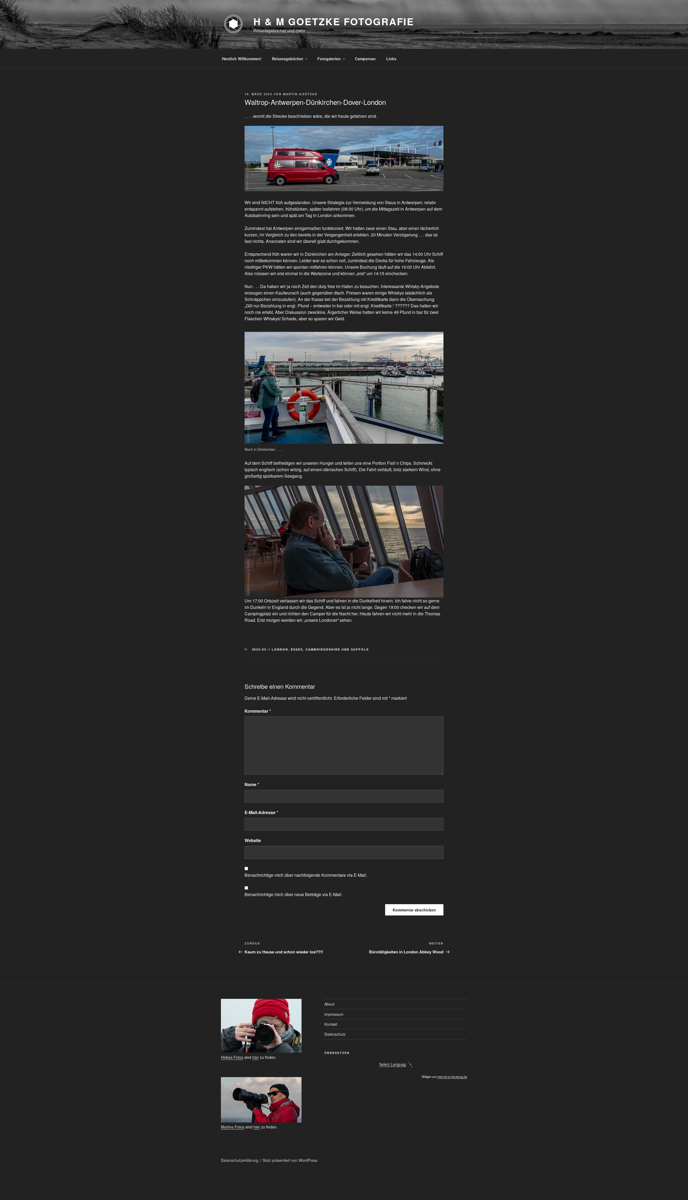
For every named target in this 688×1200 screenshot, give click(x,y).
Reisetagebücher (287, 58)
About (329, 1004)
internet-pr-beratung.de (452, 1076)
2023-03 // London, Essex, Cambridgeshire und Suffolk (310, 649)
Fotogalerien (329, 58)
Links (391, 58)
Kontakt (330, 1024)
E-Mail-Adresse (261, 812)
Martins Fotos (232, 1127)
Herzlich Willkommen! (241, 58)
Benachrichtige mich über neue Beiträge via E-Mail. (293, 894)
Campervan (365, 58)
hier (255, 1057)
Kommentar (258, 711)
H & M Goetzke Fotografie (333, 21)
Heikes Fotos (232, 1057)
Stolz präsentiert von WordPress (290, 1160)
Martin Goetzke (300, 94)
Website (253, 840)
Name (252, 784)
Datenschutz (335, 1034)
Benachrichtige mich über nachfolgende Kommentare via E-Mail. (306, 875)
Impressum (333, 1014)
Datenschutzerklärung (239, 1160)
